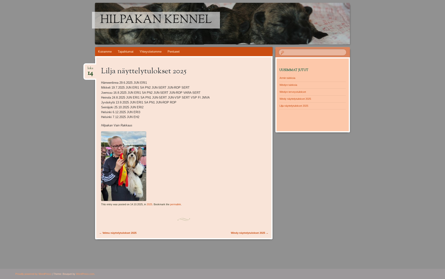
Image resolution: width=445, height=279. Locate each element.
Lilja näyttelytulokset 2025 (294, 105)
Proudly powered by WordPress (33, 274)
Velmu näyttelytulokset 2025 (118, 232)
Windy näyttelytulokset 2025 (249, 232)
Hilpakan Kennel (156, 20)
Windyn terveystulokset (293, 91)
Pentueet (174, 51)
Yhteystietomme (151, 51)
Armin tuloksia (287, 78)
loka (90, 69)
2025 (149, 204)
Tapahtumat (126, 51)
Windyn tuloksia (288, 84)
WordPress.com (85, 274)
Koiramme (105, 51)
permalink (175, 204)
